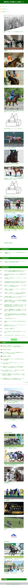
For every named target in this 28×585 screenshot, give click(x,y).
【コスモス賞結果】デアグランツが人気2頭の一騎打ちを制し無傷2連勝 (13, 359)
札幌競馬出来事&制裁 (8, 242)
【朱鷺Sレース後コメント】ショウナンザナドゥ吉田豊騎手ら (13, 50)
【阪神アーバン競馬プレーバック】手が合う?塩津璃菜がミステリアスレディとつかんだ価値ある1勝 (15, 293)
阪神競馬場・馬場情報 (6, 356)
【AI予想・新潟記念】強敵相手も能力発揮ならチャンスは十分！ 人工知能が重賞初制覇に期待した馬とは (15, 271)
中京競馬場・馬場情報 (8, 328)
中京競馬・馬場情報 (8, 432)
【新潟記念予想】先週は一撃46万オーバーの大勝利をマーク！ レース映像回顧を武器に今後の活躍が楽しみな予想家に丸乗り (15, 314)
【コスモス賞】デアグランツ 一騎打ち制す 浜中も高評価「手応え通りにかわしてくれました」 (13, 371)
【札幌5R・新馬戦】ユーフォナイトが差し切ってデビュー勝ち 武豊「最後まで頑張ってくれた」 (15, 297)
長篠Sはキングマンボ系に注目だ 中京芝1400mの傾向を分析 (15, 322)
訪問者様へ (5, 579)
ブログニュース (4, 6)
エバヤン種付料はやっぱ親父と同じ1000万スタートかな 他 (15, 332)
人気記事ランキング (5, 11)
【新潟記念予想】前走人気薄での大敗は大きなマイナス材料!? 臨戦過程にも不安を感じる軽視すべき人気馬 (15, 282)
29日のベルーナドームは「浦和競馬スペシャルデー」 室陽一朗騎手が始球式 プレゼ (13, 402)
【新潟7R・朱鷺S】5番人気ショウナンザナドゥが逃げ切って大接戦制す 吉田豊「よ (13, 448)
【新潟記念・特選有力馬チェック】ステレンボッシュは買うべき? (15, 278)
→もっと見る (25, 382)
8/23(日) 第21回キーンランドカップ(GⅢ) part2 (13, 128)
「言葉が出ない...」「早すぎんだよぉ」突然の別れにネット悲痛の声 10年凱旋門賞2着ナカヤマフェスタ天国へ (13, 367)
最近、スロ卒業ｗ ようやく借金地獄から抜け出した (14, 32)
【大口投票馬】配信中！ (9, 318)
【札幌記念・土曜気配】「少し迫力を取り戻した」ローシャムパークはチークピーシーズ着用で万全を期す (13, 346)
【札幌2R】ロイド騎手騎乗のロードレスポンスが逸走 (13, 529)
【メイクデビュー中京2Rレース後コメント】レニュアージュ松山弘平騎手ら (13, 363)
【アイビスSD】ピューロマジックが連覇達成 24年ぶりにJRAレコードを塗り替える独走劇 (13, 353)
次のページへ (14, 339)
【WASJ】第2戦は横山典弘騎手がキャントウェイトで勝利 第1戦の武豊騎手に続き (13, 465)
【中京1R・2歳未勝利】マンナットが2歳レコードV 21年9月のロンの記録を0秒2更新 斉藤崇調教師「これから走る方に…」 (15, 310)
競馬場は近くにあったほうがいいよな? (11, 196)
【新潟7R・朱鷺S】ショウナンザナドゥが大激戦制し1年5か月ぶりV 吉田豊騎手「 (14, 212)
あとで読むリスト (4, 9)
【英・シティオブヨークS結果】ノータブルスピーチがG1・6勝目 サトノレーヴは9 (13, 230)
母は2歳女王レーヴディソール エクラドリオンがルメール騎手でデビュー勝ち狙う (15, 325)
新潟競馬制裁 (6, 541)
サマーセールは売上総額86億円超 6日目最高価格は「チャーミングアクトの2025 (14, 419)
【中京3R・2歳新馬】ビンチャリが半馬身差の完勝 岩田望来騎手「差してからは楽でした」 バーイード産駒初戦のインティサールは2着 (15, 301)
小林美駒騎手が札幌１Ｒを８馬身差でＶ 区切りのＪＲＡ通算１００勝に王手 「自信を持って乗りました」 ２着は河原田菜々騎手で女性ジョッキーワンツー (15, 305)
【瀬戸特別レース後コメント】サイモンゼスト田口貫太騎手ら (14, 86)
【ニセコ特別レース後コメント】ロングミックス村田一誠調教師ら (14, 500)
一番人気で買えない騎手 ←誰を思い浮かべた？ (13, 335)
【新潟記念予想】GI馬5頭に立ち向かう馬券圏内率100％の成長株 (15, 275)
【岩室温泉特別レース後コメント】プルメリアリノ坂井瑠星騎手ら (14, 482)
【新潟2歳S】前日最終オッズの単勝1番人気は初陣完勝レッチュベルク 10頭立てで (13, 111)
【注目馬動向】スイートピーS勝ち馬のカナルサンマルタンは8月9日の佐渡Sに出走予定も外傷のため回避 (13, 379)
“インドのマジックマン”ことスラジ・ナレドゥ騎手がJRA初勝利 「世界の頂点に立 (13, 572)
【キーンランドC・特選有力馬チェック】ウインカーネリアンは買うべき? (13, 148)
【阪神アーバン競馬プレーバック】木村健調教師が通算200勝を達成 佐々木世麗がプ (14, 179)
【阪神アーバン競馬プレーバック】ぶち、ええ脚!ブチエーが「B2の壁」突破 (15, 289)
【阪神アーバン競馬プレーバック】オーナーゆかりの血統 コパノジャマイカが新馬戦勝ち (15, 286)
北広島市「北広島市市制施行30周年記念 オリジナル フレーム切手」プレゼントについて (15, 262)
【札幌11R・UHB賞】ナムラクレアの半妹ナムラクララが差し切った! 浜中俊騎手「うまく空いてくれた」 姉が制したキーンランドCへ (13, 374)
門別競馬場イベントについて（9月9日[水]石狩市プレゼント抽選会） (15, 253)
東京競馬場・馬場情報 (6, 349)
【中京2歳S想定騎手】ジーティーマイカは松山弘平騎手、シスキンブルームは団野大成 (13, 559)
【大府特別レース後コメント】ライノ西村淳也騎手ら (14, 68)
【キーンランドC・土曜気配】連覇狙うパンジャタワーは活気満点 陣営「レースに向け (13, 163)
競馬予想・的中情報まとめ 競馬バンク (14, 2)
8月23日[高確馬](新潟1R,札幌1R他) (10, 515)
